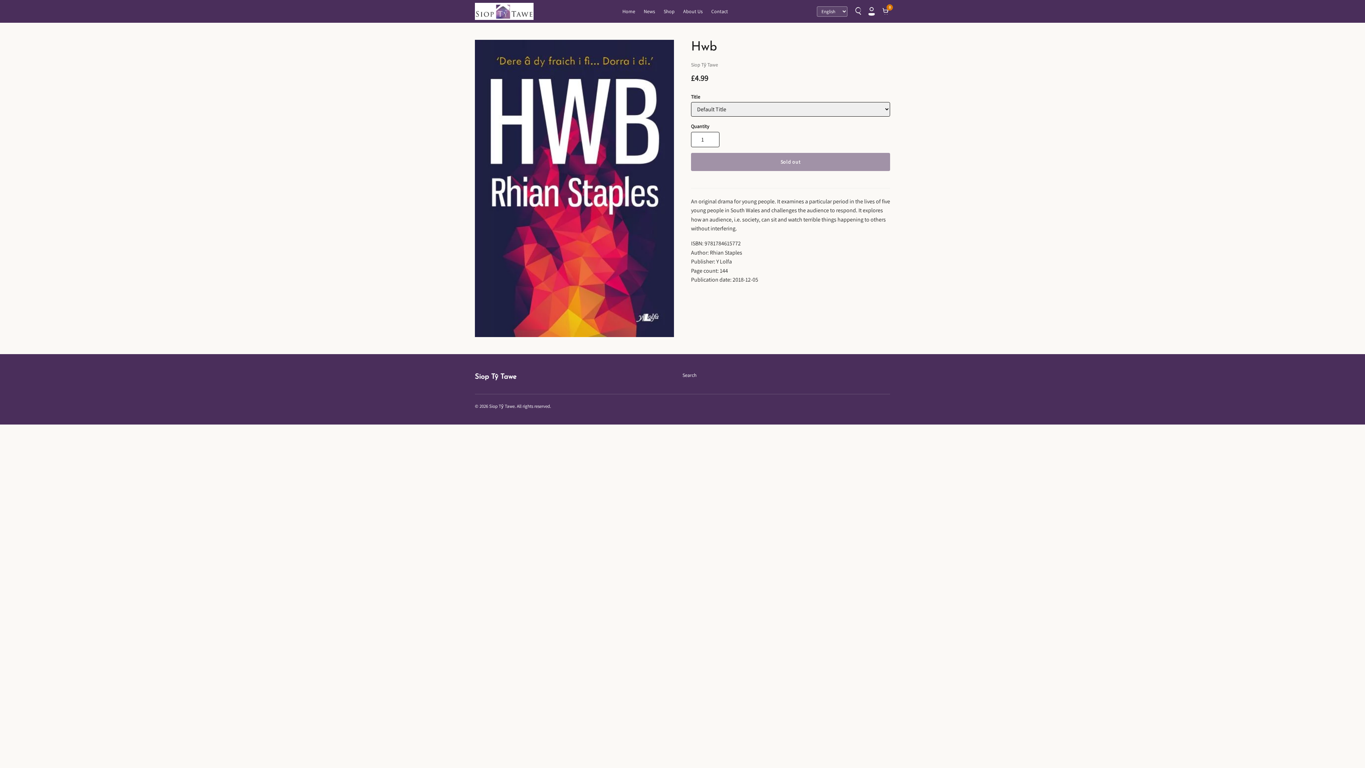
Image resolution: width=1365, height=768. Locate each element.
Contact (719, 11)
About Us (693, 11)
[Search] (857, 11)
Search (689, 375)
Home (628, 11)
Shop (669, 11)
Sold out (791, 162)
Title (695, 97)
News (649, 11)
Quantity (700, 126)
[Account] (871, 11)
